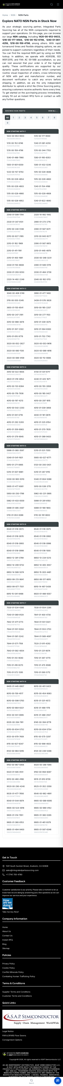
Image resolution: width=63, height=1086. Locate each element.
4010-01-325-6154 (42, 422)
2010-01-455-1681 (15, 258)
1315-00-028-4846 (42, 172)
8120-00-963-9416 (15, 751)
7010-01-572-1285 (15, 672)
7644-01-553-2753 (42, 629)
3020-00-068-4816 (42, 350)
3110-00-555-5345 (15, 300)
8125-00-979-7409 (15, 736)
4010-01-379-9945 (15, 436)
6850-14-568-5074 (15, 572)
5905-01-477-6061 (15, 486)
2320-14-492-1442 (42, 214)
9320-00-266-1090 (42, 765)
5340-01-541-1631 (15, 457)
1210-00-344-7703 (42, 150)
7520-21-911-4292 (42, 643)
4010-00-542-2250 (15, 408)
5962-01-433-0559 (15, 500)
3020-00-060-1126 (15, 350)
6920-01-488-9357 (42, 594)
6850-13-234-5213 (42, 558)
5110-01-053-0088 (15, 515)
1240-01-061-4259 (42, 143)
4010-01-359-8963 (15, 429)
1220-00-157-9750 (15, 172)
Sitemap (6, 948)
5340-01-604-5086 (42, 479)
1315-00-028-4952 (15, 200)
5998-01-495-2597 (15, 508)
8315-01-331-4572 (42, 700)
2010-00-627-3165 (15, 236)
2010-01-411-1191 (14, 250)
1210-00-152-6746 (15, 143)
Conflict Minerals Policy (13, 972)
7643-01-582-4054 (15, 650)
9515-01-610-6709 (42, 779)
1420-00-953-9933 (15, 136)
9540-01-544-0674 (15, 800)
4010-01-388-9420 (42, 436)
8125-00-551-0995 (15, 715)
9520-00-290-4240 (16, 786)
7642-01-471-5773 (15, 622)
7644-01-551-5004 (15, 629)
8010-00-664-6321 (15, 708)
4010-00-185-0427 (42, 393)
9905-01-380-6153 (15, 822)
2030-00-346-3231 (42, 258)
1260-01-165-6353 (42, 157)
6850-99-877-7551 (15, 586)
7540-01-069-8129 (15, 615)
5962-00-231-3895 (42, 493)
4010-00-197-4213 (15, 400)
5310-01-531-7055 (42, 450)
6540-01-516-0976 (15, 536)
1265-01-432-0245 (42, 165)
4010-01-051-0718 (15, 415)
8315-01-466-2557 (42, 715)
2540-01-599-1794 (15, 214)
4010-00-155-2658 (42, 386)
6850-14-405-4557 (42, 565)
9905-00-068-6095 (43, 800)
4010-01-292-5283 (15, 422)
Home (5, 15)
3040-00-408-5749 (15, 293)
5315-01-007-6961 (15, 472)
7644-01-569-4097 (42, 636)
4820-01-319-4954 (15, 379)
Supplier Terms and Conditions (16, 992)
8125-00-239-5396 (42, 751)
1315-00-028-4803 (15, 186)
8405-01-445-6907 (15, 686)
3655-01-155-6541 (15, 307)
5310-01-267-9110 (42, 472)
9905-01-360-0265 (42, 815)
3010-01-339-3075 (42, 322)
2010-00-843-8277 (42, 236)
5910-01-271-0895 (15, 465)
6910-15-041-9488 (15, 594)
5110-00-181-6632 (42, 515)
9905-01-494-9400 (15, 829)
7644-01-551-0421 (42, 622)
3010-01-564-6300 (42, 329)
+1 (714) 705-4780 (14, 874)
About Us (6, 931)
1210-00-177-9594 (42, 136)
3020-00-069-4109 (15, 358)
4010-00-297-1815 (42, 400)
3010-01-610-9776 (15, 336)
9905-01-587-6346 (42, 829)
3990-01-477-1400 (42, 293)
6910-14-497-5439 (42, 586)
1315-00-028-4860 (15, 193)
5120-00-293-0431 (42, 465)
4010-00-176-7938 (15, 393)
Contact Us (7, 935)
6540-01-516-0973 (15, 529)
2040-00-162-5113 (42, 279)
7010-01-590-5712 (42, 672)
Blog (4, 944)
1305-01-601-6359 (15, 165)
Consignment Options (12, 1040)
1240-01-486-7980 (15, 157)
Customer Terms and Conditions (17, 996)
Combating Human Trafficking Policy (18, 976)
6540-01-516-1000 (42, 550)
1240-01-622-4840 (42, 200)
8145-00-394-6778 (42, 722)
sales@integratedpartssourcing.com (22, 870)
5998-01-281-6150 (42, 500)
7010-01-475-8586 (42, 665)
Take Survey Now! (10, 912)
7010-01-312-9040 (15, 658)
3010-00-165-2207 (42, 307)
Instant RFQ (7, 940)
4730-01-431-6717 (42, 372)
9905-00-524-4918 (15, 808)
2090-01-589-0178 (42, 265)
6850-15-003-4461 (42, 572)
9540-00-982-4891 (42, 793)
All (7, 117)
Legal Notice (8, 1031)
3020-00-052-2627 (15, 343)
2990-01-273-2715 (42, 222)
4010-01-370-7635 (42, 429)
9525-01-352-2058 (42, 786)
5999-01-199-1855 (42, 508)
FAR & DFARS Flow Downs (14, 1035)
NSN (13, 15)
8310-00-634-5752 (15, 729)
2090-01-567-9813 (42, 243)
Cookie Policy (8, 968)
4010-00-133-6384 (15, 386)
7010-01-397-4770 (42, 658)
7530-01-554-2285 (42, 607)
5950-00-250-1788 (15, 493)
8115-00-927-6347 (15, 744)
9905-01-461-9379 (42, 822)
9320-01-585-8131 (15, 772)
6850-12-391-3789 (15, 558)
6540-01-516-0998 (15, 550)
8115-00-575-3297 (42, 736)
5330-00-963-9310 (15, 479)
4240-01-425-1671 (42, 379)
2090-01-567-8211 (42, 229)
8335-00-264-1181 (15, 722)
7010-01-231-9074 (42, 650)
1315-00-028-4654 (15, 179)
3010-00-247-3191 (15, 315)
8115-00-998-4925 (42, 744)
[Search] (51, 4)
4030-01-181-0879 (42, 415)
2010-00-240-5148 (15, 229)
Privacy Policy (8, 963)
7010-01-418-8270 (15, 665)
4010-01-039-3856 (42, 408)
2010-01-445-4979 (42, 250)
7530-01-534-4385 (15, 607)
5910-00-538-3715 (42, 486)
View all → (53, 111)
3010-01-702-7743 (42, 336)
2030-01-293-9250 (15, 272)
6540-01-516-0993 (15, 543)
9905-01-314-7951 (15, 815)
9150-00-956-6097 (42, 772)
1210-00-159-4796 (15, 150)
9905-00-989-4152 (42, 808)
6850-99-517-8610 (42, 579)
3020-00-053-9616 (42, 343)
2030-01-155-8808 (15, 265)
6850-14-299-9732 (15, 565)
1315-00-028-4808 (42, 193)
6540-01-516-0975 (42, 529)
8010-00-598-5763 (15, 700)
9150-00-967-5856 (15, 765)
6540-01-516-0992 (42, 536)
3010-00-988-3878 (15, 322)
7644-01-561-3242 (15, 636)
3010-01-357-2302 (15, 329)
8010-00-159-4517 (15, 693)
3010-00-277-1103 (42, 315)
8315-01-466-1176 (42, 708)
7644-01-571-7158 (15, 643)
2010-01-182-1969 (15, 243)
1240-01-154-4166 (42, 186)
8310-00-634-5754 (42, 729)
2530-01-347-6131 (15, 222)
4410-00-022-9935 (15, 372)
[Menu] (58, 4)
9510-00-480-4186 (15, 779)
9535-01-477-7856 (15, 793)
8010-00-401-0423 (42, 686)
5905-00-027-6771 (42, 457)
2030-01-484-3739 (42, 272)
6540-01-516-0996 (42, 543)
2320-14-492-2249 (15, 279)
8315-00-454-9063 (42, 693)
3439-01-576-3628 (42, 300)
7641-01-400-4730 (42, 615)
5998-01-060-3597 (15, 450)
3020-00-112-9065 (42, 358)
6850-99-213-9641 (15, 579)
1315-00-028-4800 (42, 179)
